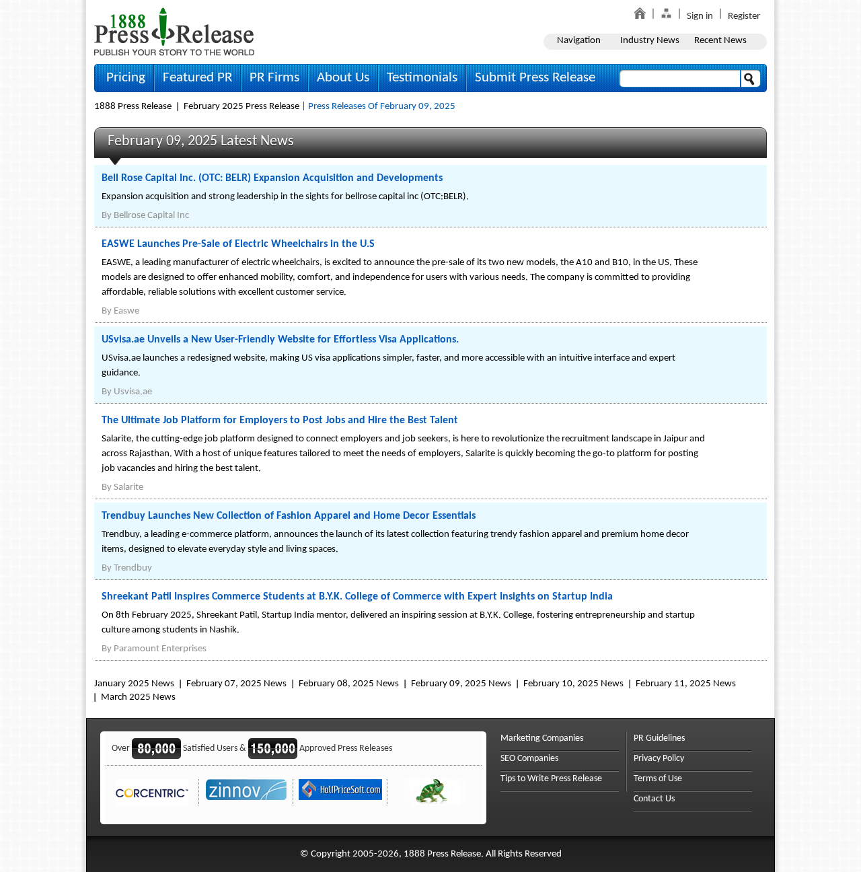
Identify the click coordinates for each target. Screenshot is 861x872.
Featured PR (197, 78)
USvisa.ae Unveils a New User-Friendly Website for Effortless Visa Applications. (280, 339)
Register (744, 16)
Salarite (128, 487)
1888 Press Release (133, 107)
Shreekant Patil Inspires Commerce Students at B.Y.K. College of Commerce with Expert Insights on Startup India (357, 596)
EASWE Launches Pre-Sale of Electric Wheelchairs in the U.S (238, 244)
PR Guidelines (659, 738)
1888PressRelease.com (174, 31)
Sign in (700, 16)
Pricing (125, 78)
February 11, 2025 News (686, 684)
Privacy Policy (659, 759)
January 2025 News (134, 684)
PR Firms (274, 78)
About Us (343, 78)
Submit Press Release (535, 78)
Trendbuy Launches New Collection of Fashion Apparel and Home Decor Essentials (289, 516)
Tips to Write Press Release (551, 779)
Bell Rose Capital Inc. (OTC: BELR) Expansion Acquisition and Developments (272, 178)
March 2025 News (138, 697)
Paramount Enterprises (160, 649)
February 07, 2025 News (236, 684)
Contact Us (654, 799)
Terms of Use (658, 779)
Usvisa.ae (133, 392)
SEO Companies (529, 759)
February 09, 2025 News (461, 684)
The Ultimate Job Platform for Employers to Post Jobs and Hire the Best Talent (280, 420)
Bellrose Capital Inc (151, 216)
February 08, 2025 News (349, 684)
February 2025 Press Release (241, 107)
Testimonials (422, 78)
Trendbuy (133, 568)
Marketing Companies (541, 738)
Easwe (126, 311)
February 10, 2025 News (573, 684)
